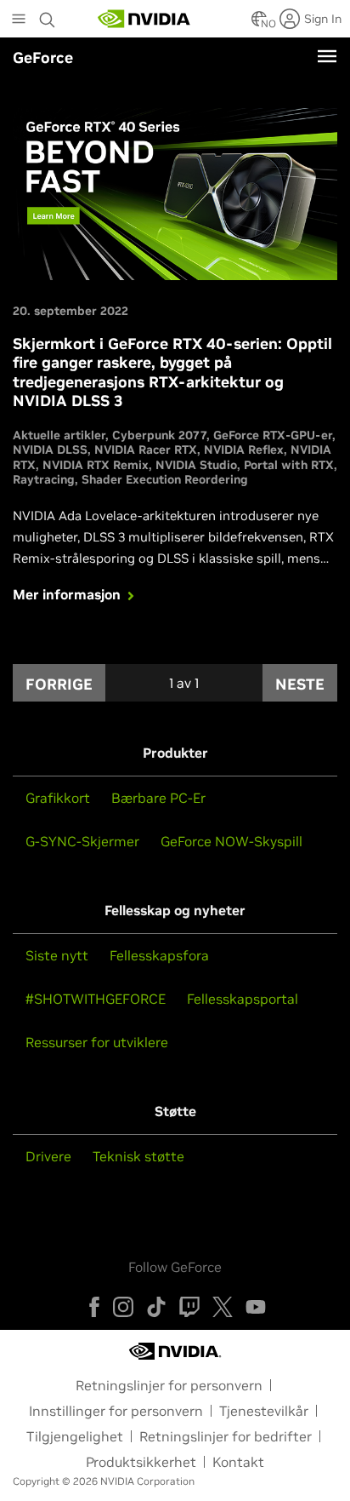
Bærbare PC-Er (158, 797)
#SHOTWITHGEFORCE (95, 998)
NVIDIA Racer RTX (145, 449)
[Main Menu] (18, 20)
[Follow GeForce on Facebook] (94, 1307)
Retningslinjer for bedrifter (225, 1436)
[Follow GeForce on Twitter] (222, 1307)
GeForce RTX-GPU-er (272, 435)
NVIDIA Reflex (244, 449)
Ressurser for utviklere (96, 1042)
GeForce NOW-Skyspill (231, 841)
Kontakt (238, 1461)
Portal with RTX (289, 465)
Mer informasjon (67, 594)
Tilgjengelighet (74, 1436)
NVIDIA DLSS (50, 449)
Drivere (48, 1156)
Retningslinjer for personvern (169, 1385)
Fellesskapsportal (242, 998)
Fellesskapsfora (159, 955)
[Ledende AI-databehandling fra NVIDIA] (144, 18)
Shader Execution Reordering (165, 479)
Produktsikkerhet (141, 1461)
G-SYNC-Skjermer (82, 841)
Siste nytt (56, 955)
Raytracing (44, 479)
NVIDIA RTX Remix (95, 465)
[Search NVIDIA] (49, 15)
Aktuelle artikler (59, 435)
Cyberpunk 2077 (159, 435)
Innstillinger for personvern (116, 1410)
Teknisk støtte (138, 1156)
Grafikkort (57, 797)
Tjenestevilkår (263, 1410)
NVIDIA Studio (196, 465)
